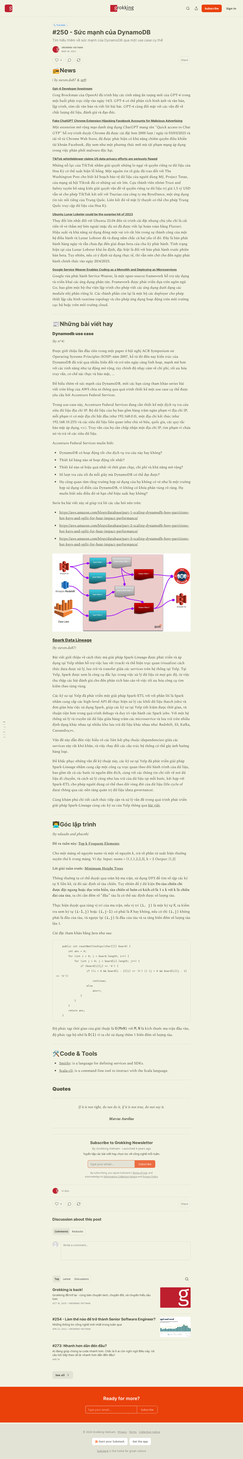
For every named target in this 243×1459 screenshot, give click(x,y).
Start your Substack (112, 1441)
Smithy (64, 1063)
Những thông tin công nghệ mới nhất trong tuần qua (87, 1324)
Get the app (140, 1441)
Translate (60, 25)
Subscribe (212, 8)
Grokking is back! (67, 1290)
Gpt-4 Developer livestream (72, 88)
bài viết (154, 805)
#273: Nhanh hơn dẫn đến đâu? (79, 1346)
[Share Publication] (196, 8)
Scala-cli (66, 1071)
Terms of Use (140, 1172)
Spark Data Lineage (72, 640)
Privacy (122, 1432)
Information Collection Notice (120, 1176)
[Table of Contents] (4, 729)
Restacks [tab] (77, 1231)
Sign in (231, 8)
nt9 (83, 80)
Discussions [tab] (81, 1279)
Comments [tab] (61, 1231)
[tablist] (68, 1231)
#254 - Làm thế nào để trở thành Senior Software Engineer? (104, 1319)
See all (60, 1375)
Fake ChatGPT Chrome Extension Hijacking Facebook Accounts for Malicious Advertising (117, 121)
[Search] (188, 8)
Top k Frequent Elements (98, 843)
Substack (102, 1451)
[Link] (47, 70)
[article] (121, 1299)
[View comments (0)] (69, 60)
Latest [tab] (67, 1279)
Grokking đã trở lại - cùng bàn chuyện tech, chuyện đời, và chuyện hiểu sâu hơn (101, 1297)
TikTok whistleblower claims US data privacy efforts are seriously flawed (104, 159)
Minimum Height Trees (103, 868)
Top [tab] (57, 1279)
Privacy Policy (150, 1176)
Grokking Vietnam (72, 47)
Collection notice (149, 1432)
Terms (133, 1432)
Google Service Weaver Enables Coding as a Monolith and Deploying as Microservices (114, 269)
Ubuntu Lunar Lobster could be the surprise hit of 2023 (92, 214)
